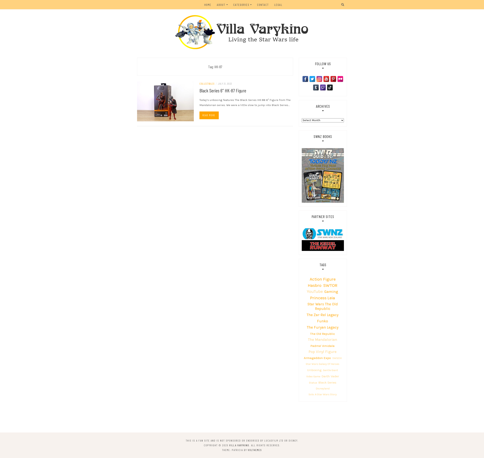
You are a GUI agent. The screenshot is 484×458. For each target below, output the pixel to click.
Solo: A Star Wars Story (323, 394)
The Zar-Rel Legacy (322, 315)
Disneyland (323, 388)
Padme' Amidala (322, 346)
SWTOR (330, 285)
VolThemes (255, 450)
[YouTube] (326, 79)
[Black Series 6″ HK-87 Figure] (165, 101)
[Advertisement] (242, 416)
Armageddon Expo (317, 358)
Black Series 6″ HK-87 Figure (222, 90)
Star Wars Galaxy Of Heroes (322, 364)
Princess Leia (322, 297)
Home (207, 4)
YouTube (315, 291)
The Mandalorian (322, 339)
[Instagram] (319, 79)
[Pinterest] (333, 79)
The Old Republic (322, 334)
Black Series (327, 382)
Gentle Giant (330, 370)
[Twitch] (323, 87)
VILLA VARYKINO (239, 445)
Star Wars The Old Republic (322, 306)
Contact (263, 4)
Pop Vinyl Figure (323, 352)
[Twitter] (312, 79)
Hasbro (314, 285)
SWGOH (337, 358)
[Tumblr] (316, 87)
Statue (313, 382)
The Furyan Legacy (322, 327)
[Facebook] (305, 79)
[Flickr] (340, 79)
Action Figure (323, 279)
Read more (208, 115)
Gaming (331, 291)
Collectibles (206, 83)
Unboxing (314, 370)
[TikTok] (330, 87)
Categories (241, 4)
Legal (278, 4)
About (221, 4)
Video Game (313, 376)
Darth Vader (330, 376)
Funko (322, 321)
